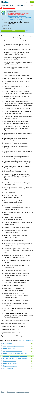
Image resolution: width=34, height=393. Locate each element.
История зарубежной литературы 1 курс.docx (15, 353)
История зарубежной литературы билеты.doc (15, 356)
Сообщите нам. (20, 14)
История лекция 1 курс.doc (10, 363)
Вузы (3, 5)
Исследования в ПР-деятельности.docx (13, 346)
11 (31, 366)
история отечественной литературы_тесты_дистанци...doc (12, 369)
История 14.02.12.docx (9, 348)
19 (31, 363)
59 (31, 356)
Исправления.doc (7, 343)
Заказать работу (9, 8)
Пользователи (20, 5)
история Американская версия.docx (12, 351)
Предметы (9, 5)
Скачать (13, 30)
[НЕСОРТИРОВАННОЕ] (15, 19)
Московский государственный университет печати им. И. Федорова (19, 16)
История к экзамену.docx (9, 361)
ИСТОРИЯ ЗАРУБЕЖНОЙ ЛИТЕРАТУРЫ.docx (15, 358)
